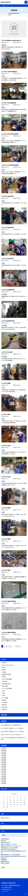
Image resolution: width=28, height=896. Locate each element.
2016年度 (3, 766)
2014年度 (3, 769)
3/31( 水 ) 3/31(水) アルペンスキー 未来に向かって (11, 734)
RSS (4, 867)
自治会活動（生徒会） (6, 683)
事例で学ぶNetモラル (5, 842)
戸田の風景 (4, 681)
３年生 (3, 695)
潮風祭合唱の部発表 (6, 674)
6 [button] (11, 646)
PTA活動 (4, 672)
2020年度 (3, 759)
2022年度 (3, 755)
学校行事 (4, 662)
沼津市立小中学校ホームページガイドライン (11, 846)
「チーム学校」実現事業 (7, 688)
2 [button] (4, 646)
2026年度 (3, 748)
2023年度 (3, 754)
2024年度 (3, 752)
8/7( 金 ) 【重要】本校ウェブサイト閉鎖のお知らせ (11, 725)
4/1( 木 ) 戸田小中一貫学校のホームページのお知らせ (12, 728)
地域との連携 (5, 686)
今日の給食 (4, 702)
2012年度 (3, 773)
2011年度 (3, 774)
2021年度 (3, 757)
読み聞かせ (4, 709)
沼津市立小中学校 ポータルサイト (9, 844)
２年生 (3, 693)
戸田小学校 (3, 840)
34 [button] (18, 646)
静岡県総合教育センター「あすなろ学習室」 (10, 854)
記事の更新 (4, 707)
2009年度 (3, 778)
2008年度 (3, 780)
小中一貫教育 (5, 698)
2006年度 (3, 783)
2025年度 (3, 750)
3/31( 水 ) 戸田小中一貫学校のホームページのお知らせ (12, 731)
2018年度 (3, 762)
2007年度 (3, 781)
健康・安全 (4, 705)
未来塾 (3, 676)
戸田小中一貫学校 (5, 863)
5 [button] (9, 646)
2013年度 (3, 771)
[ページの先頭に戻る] (26, 894)
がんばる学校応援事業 (7, 679)
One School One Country (7, 665)
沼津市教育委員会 (5, 839)
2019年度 (3, 761)
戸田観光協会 (4, 859)
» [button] (20, 646)
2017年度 (3, 764)
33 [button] (16, 646)
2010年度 (3, 776)
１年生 (3, 691)
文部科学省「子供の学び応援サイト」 (9, 849)
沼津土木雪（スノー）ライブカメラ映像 (9, 847)
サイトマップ (5, 891)
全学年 (3, 667)
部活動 (3, 669)
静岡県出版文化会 (5, 861)
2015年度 (3, 768)
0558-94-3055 (8, 887)
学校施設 (4, 700)
